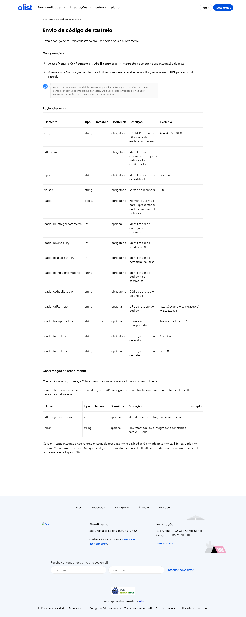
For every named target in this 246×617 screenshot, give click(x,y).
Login (206, 8)
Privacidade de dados (195, 608)
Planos (116, 7)
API (45, 19)
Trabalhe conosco (134, 608)
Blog (79, 507)
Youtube (164, 507)
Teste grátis (223, 8)
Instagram (122, 507)
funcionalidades (50, 7)
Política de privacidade (51, 608)
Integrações (79, 7)
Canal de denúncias (167, 608)
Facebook (98, 507)
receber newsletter (181, 570)
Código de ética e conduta (105, 608)
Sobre (99, 7)
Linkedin (143, 507)
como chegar (165, 543)
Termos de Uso (77, 608)
